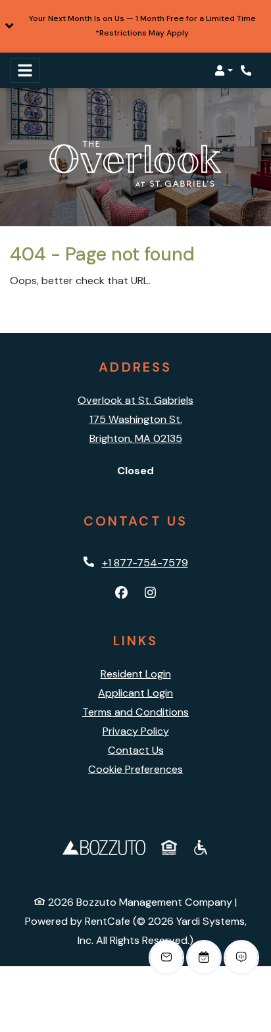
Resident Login (136, 673)
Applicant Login (135, 692)
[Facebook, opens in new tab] (121, 593)
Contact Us (136, 750)
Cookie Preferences (135, 769)
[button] (135, 26)
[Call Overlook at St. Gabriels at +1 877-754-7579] (247, 70)
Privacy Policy (136, 731)
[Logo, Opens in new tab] (103, 846)
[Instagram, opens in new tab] (150, 593)
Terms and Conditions (135, 712)
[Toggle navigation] (25, 70)
